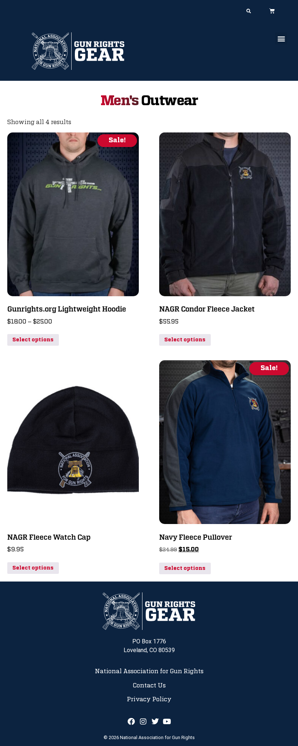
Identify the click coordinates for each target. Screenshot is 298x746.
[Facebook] (131, 722)
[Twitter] (155, 722)
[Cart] (272, 11)
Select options (32, 339)
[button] (248, 11)
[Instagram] (143, 722)
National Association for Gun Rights (149, 671)
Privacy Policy (149, 699)
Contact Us (149, 686)
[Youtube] (167, 722)
